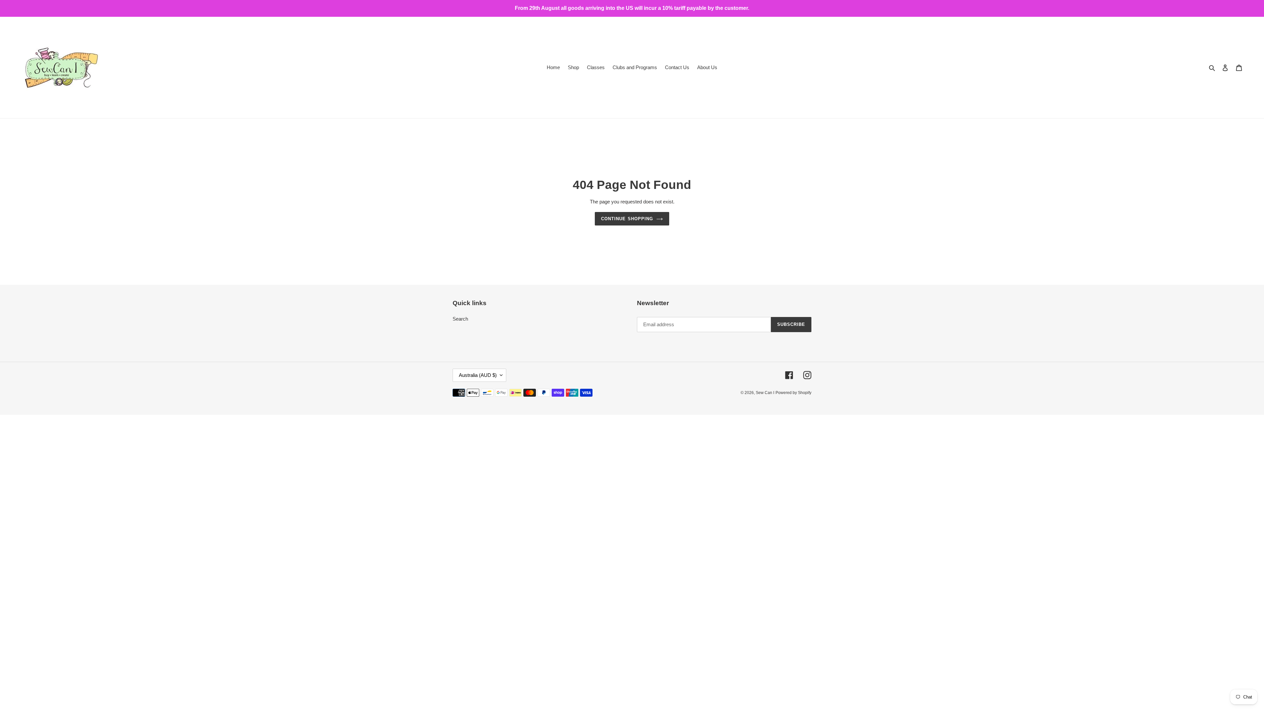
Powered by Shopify (793, 392)
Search (460, 319)
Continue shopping (627, 218)
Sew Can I (765, 392)
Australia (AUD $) (478, 375)
